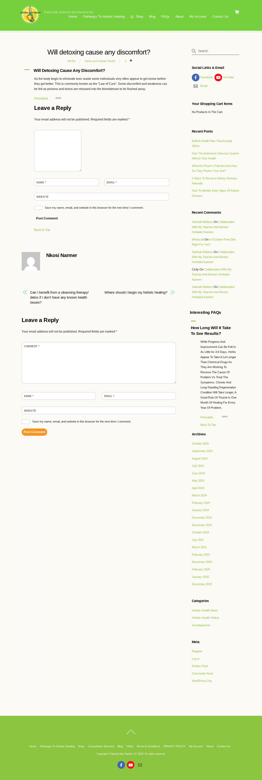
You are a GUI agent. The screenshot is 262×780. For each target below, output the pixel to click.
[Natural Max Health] (30, 23)
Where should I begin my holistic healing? (136, 292)
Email (112, 182)
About (179, 16)
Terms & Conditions (148, 746)
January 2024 (200, 510)
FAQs (165, 16)
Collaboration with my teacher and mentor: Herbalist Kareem (213, 227)
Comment (44, 134)
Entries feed (200, 666)
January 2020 (200, 576)
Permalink (41, 98)
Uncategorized (201, 625)
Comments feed (202, 673)
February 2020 (201, 569)
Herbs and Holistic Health (100, 61)
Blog (152, 16)
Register (197, 651)
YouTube (228, 77)
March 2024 (199, 495)
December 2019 (202, 584)
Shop (139, 16)
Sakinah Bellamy (202, 221)
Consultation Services (101, 746)
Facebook (206, 77)
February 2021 (201, 554)
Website (42, 196)
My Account (197, 16)
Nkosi (71, 61)
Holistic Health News (205, 610)
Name (41, 182)
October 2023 (200, 532)
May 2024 (198, 480)
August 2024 (200, 458)
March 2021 (199, 547)
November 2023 (202, 525)
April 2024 (198, 488)
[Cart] (237, 12)
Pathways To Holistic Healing (104, 16)
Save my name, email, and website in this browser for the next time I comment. (94, 207)
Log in (195, 658)
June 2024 (198, 473)
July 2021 (198, 539)
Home (73, 16)
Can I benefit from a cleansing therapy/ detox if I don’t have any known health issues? (59, 297)
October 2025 (200, 443)
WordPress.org (202, 680)
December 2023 (202, 517)
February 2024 (201, 502)
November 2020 (202, 561)
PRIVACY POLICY (174, 746)
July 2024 (198, 465)
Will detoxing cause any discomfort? (98, 52)
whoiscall (198, 239)
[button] (99, 70)
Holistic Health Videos (205, 617)
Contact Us (220, 16)
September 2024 (202, 451)
